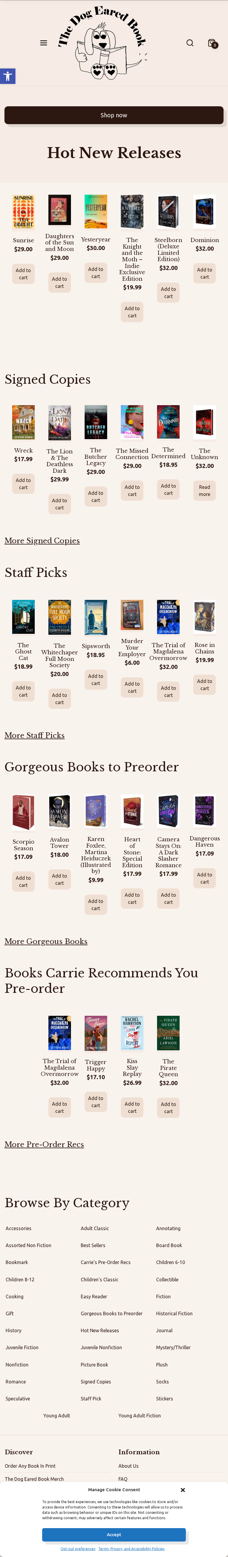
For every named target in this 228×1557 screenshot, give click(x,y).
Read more (204, 490)
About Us (128, 1466)
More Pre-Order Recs (44, 1144)
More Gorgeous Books (46, 941)
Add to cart (23, 274)
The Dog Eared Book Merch (34, 1479)
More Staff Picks (34, 735)
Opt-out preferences (78, 1549)
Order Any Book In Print (30, 1466)
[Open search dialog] (190, 42)
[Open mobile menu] (44, 43)
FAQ (122, 1479)
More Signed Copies (42, 540)
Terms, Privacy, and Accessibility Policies (131, 1549)
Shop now (114, 115)
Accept (114, 1534)
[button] (7, 76)
